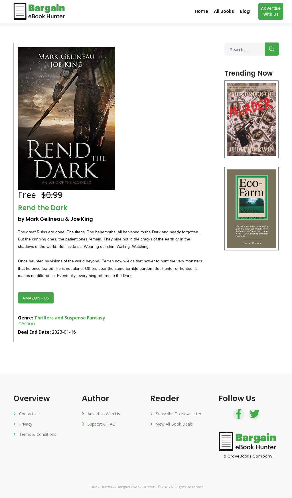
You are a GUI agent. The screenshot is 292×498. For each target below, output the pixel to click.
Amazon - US (36, 298)
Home (201, 11)
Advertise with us (271, 11)
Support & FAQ (101, 424)
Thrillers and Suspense (60, 318)
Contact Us (29, 413)
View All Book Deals (174, 424)
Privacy (25, 424)
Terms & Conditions (37, 434)
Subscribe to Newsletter (178, 413)
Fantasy (96, 318)
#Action (26, 323)
